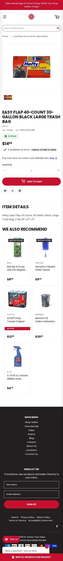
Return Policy (43, 517)
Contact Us (31, 454)
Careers (31, 442)
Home (5, 36)
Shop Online (31, 422)
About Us (31, 446)
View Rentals (32, 426)
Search (14, 517)
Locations (31, 450)
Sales (31, 430)
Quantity (7, 165)
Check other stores (43, 149)
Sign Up (31, 504)
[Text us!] (11, 540)
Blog (31, 438)
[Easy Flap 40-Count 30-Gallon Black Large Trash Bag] (8, 97)
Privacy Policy (28, 517)
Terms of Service (17, 520)
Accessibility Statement (40, 520)
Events (31, 434)
